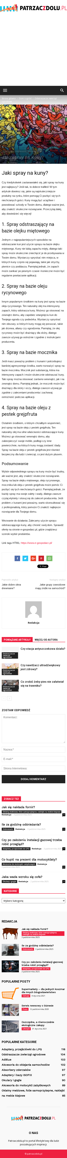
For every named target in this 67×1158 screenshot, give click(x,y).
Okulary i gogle (9, 881)
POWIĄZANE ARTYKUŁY (17, 639)
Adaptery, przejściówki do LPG (16, 848)
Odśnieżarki (8, 829)
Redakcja (13, 162)
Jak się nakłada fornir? (18, 807)
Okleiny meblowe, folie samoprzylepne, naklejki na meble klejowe (31, 812)
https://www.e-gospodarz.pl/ (36, 542)
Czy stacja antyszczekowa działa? (43, 648)
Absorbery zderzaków (16, 1069)
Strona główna (9, 98)
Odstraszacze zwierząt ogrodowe (28, 151)
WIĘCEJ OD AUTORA (46, 639)
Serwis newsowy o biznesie (37, 1005)
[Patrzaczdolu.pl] (33, 8)
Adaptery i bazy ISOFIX (17, 1075)
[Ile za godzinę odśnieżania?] (10, 950)
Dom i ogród (7, 151)
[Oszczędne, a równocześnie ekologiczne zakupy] (10, 1026)
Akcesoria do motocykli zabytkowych (19, 864)
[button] (62, 90)
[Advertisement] (33, 50)
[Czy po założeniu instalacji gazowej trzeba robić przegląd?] (10, 966)
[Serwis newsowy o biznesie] (10, 1010)
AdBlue (6, 1059)
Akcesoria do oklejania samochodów (26, 1064)
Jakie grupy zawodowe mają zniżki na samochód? (50, 586)
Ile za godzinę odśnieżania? (21, 824)
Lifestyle (26, 1029)
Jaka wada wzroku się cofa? (22, 877)
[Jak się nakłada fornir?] (10, 933)
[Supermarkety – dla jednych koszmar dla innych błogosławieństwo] (10, 993)
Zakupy (26, 996)
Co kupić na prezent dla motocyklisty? (29, 859)
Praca (25, 1009)
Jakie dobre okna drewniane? (11, 586)
